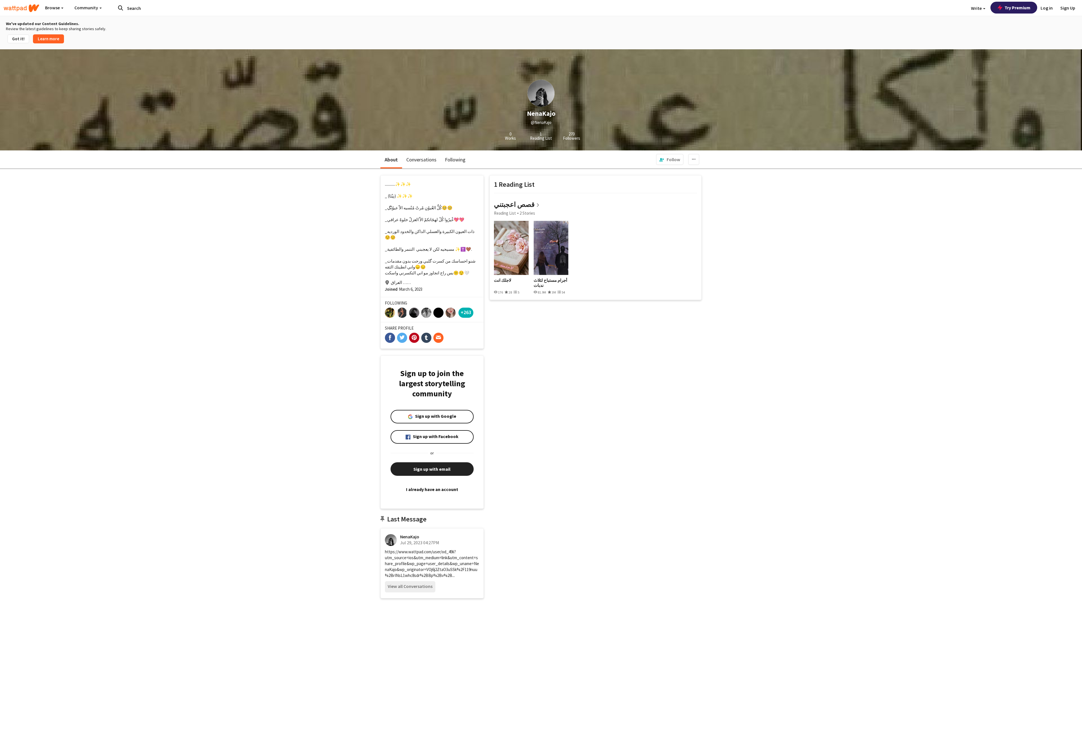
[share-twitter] (402, 338)
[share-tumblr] (426, 338)
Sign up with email (432, 469)
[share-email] (438, 338)
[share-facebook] (390, 338)
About (391, 159)
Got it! (18, 38)
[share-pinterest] (414, 338)
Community (86, 7)
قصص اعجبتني (514, 204)
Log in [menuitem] (1047, 8)
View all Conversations (410, 586)
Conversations (421, 159)
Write (977, 8)
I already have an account (432, 489)
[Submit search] (120, 7)
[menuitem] (670, 159)
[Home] (21, 8)
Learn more (48, 38)
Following (455, 159)
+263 (466, 312)
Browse (53, 7)
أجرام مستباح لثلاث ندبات (550, 283)
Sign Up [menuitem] (1067, 8)
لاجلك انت (502, 280)
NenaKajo (409, 536)
